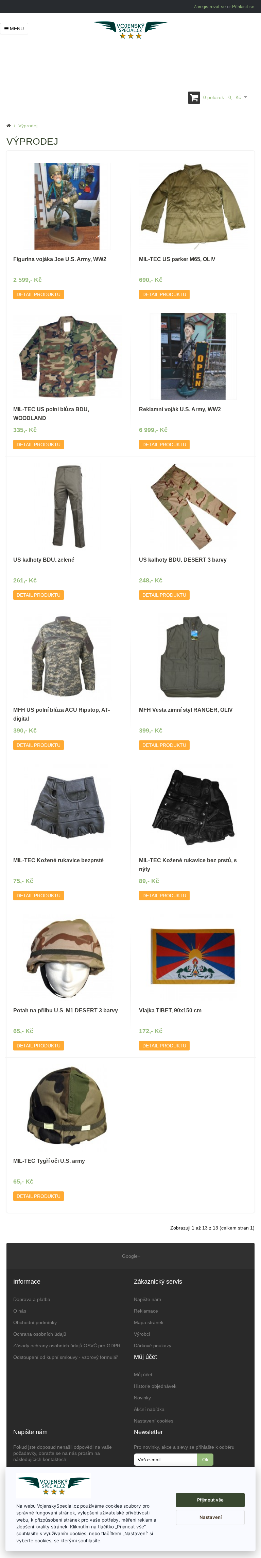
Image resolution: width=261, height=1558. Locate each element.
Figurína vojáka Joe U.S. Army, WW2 (59, 259)
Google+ (130, 1256)
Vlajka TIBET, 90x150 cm (170, 1010)
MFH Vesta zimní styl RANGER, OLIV (186, 710)
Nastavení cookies (153, 1421)
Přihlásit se (243, 6)
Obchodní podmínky (35, 1322)
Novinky (142, 1397)
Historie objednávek (155, 1386)
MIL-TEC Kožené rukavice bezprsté (58, 860)
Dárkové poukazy (152, 1345)
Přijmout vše (210, 1500)
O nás (19, 1311)
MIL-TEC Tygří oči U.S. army (49, 1161)
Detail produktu (38, 294)
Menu (16, 28)
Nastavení (210, 1517)
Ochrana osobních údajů (39, 1334)
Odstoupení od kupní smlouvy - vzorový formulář (65, 1357)
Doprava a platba (31, 1299)
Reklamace (146, 1311)
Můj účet (143, 1374)
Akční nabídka (149, 1409)
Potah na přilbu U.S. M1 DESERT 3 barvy (65, 1010)
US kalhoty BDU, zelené (43, 560)
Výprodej (27, 125)
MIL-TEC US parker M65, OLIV (177, 259)
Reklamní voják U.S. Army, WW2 (180, 409)
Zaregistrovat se (210, 6)
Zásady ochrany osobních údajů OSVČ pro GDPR (66, 1345)
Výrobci (142, 1334)
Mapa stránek (148, 1322)
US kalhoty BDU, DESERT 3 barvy (183, 560)
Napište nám (147, 1299)
